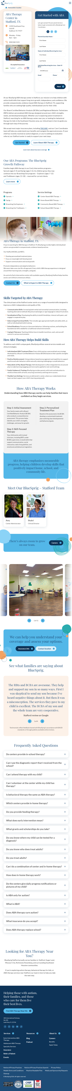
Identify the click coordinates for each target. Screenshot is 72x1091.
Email (40, 75)
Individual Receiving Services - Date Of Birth (50, 66)
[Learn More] (38, 1084)
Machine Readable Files (34, 1071)
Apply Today (53, 1045)
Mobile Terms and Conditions (14, 1071)
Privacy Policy (56, 1068)
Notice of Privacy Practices (13, 1068)
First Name (42, 40)
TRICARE (44, 128)
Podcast (29, 1042)
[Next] (43, 620)
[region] (36, 592)
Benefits (52, 1042)
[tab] (36, 754)
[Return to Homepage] (7, 3)
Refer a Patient (9, 1054)
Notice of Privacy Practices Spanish (36, 1068)
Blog (28, 1038)
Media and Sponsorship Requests (56, 1071)
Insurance (7, 1050)
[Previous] (29, 620)
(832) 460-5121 (14, 42)
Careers (52, 1038)
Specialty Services (10, 1046)
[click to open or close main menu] (70, 3)
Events (6, 1057)
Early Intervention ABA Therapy (11, 1039)
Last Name (42, 46)
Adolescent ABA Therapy (12, 1043)
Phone (55, 75)
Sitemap (6, 1073)
